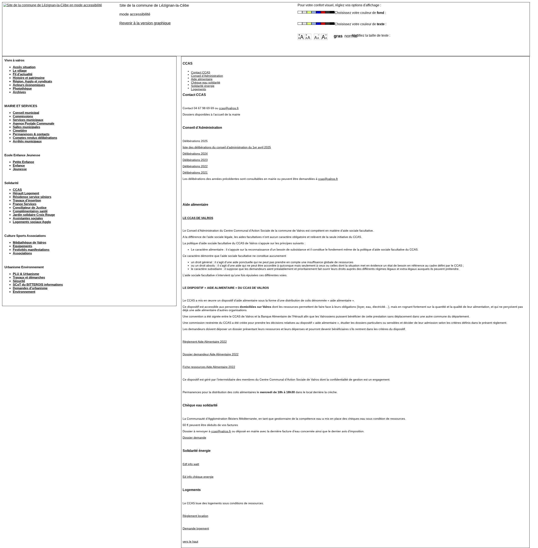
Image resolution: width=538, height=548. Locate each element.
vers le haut (190, 541)
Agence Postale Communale (33, 123)
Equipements (22, 246)
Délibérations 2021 (195, 172)
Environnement (24, 291)
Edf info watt (191, 464)
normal (348, 35)
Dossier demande (194, 437)
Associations (22, 253)
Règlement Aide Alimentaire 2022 (205, 341)
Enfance (19, 165)
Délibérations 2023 (195, 160)
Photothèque (22, 88)
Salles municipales (26, 127)
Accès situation (24, 67)
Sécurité (19, 281)
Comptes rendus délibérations (35, 137)
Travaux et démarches (29, 277)
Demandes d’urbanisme (30, 288)
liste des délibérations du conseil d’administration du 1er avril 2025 (227, 147)
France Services (24, 204)
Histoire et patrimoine (29, 78)
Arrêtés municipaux (27, 141)
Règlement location (195, 515)
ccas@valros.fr (229, 108)
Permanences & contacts (31, 134)
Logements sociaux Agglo (32, 222)
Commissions (23, 116)
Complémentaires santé (30, 211)
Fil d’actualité (22, 74)
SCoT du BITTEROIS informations (38, 284)
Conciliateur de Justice (29, 207)
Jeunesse (20, 169)
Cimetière (20, 130)
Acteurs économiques (29, 85)
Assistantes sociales (28, 218)
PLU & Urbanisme (26, 274)
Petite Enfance (23, 162)
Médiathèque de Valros (29, 242)
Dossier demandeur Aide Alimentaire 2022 (211, 354)
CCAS (17, 189)
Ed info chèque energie (198, 476)
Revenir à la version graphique (145, 23)
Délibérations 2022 (195, 166)
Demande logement (196, 528)
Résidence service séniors (32, 197)
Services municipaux (28, 120)
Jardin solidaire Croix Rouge (34, 214)
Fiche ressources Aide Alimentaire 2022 (209, 367)
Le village (20, 70)
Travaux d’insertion (27, 200)
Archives (19, 92)
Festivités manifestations (31, 249)
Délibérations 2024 (195, 153)
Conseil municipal (26, 112)
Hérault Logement (26, 193)
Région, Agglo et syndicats (32, 81)
